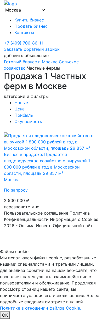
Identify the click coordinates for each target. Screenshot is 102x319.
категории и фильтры (26, 96)
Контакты (24, 32)
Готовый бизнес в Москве (31, 61)
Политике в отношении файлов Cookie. (40, 308)
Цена (19, 108)
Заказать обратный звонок (32, 49)
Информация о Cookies (74, 219)
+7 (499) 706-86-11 (23, 43)
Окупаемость (28, 121)
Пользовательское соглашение (36, 213)
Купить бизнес (29, 20)
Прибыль (23, 115)
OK (5, 315)
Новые (21, 102)
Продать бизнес (31, 26)
